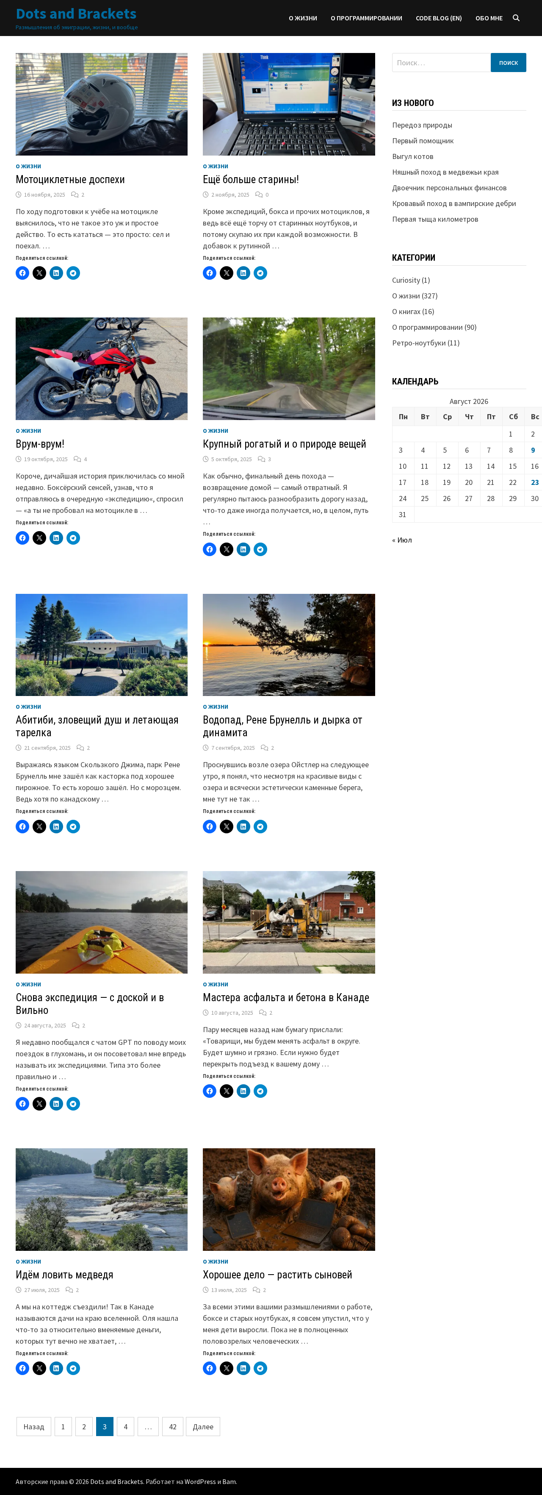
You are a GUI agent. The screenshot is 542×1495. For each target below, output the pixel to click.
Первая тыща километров (435, 219)
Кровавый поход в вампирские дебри (454, 203)
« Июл (402, 540)
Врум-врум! (40, 444)
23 (535, 482)
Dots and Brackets (76, 13)
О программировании (366, 18)
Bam (229, 1481)
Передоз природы (422, 125)
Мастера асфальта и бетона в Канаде (286, 997)
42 (173, 1426)
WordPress (200, 1481)
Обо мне (489, 18)
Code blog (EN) (439, 18)
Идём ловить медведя (64, 1275)
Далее (203, 1426)
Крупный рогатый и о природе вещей (284, 444)
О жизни (303, 18)
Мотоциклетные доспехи (70, 179)
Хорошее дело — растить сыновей (277, 1275)
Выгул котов (413, 156)
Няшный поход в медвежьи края (445, 172)
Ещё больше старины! (251, 179)
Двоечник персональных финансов (449, 187)
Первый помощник (423, 140)
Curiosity (406, 280)
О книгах (406, 311)
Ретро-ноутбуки (419, 343)
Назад (33, 1426)
